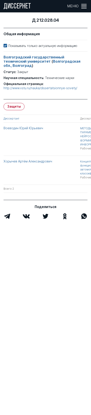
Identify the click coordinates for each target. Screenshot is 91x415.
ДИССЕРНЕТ (17, 6)
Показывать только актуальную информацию (42, 46)
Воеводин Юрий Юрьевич (23, 128)
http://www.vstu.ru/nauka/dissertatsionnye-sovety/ (40, 88)
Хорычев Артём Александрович (28, 161)
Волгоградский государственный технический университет (34, 59)
